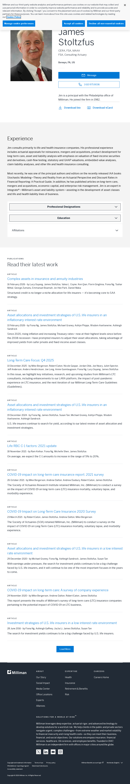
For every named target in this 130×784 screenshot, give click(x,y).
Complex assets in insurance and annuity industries (45, 279)
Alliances (40, 705)
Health (68, 677)
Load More (65, 649)
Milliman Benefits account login (91, 763)
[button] (38, 751)
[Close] (124, 5)
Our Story (41, 677)
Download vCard (103, 107)
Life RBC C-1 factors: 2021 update (32, 446)
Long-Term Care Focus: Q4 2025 (30, 360)
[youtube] (53, 751)
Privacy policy (50, 763)
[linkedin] (45, 751)
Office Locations (44, 694)
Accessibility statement (15, 769)
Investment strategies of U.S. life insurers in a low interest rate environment (62, 623)
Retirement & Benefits (76, 688)
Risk (67, 694)
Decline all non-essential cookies (106, 23)
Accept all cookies (73, 23)
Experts (40, 700)
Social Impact (43, 683)
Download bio (72, 107)
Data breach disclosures (40, 766)
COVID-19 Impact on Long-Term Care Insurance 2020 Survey (51, 512)
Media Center (43, 688)
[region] (65, 15)
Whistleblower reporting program (18, 766)
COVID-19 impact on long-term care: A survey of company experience (57, 590)
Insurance (70, 683)
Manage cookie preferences (19, 23)
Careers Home (101, 677)
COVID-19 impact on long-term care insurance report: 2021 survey (55, 475)
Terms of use (39, 763)
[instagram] (60, 751)
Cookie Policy (14, 17)
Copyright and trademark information (19, 763)
